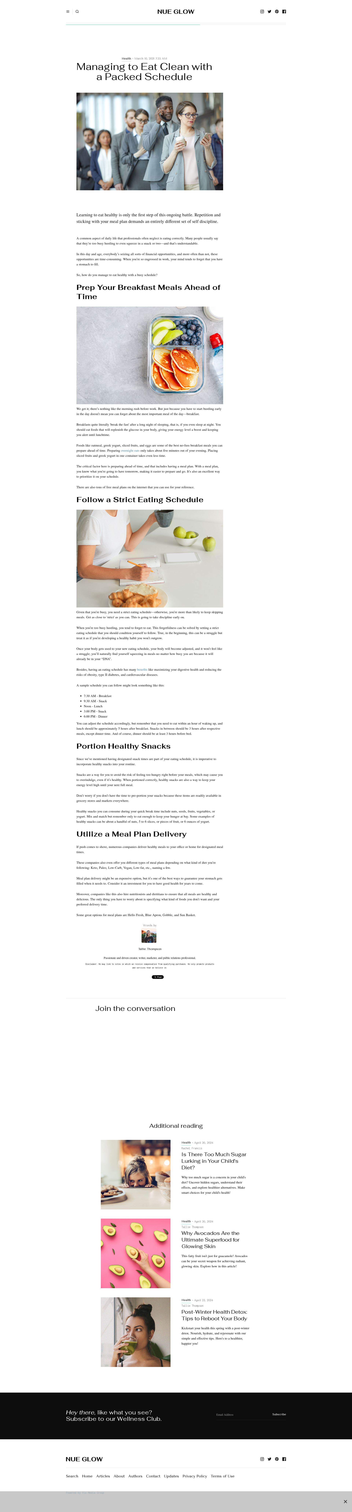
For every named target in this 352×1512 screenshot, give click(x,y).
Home (87, 1476)
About (119, 1476)
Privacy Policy (195, 1476)
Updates (171, 1476)
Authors (135, 1476)
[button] (68, 11)
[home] (176, 11)
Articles (103, 1476)
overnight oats (130, 450)
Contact (153, 1476)
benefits (142, 669)
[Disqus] (176, 1064)
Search (72, 1476)
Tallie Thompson (150, 949)
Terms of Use (222, 1476)
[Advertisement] (150, 44)
